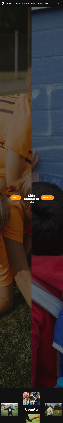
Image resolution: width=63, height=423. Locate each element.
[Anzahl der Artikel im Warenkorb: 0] (58, 3)
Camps (15, 198)
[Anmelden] (56, 3)
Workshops (47, 198)
